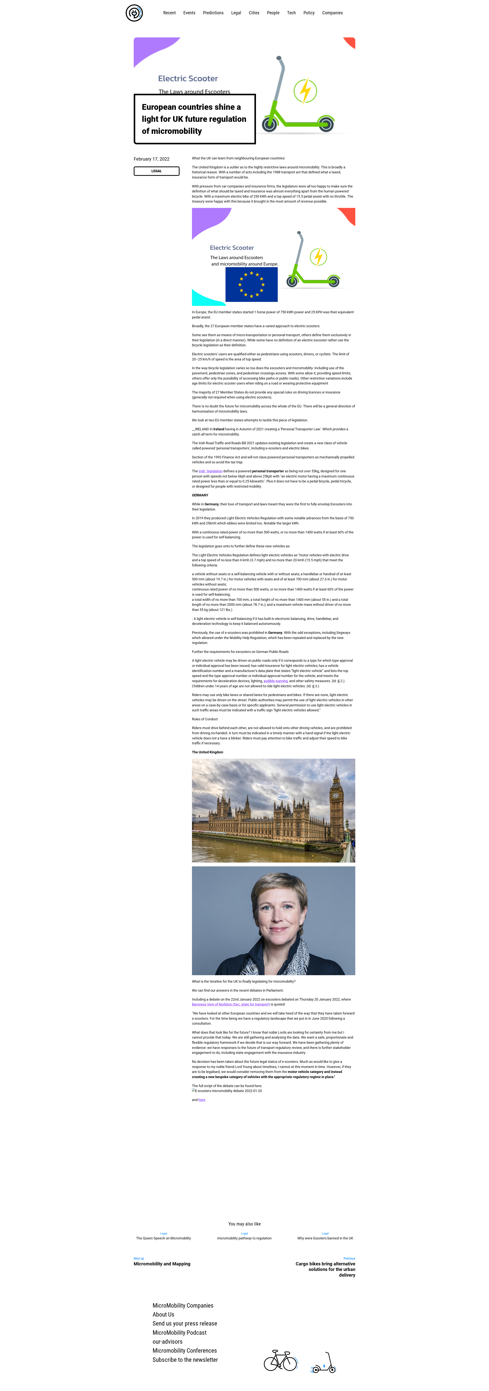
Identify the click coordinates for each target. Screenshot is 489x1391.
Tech (291, 12)
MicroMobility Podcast (179, 1332)
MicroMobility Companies (183, 1305)
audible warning (276, 681)
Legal (236, 12)
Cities (254, 12)
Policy (309, 12)
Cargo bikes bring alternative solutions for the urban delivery (325, 1269)
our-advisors (168, 1341)
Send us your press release (185, 1323)
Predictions (213, 12)
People (273, 12)
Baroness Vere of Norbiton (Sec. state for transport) (231, 1004)
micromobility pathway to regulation (244, 1236)
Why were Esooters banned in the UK (325, 1236)
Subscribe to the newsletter (185, 1359)
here (201, 1100)
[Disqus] (244, 1165)
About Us (163, 1314)
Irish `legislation (211, 471)
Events (189, 12)
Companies (332, 12)
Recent (169, 12)
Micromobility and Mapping (162, 1264)
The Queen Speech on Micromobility (163, 1236)
